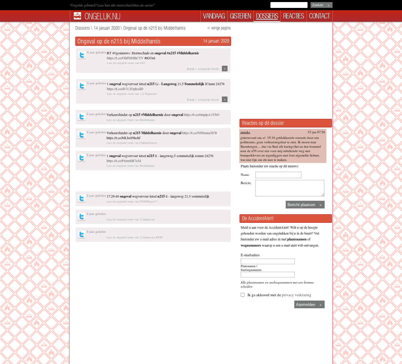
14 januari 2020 (106, 28)
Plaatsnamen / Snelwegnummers (251, 268)
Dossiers (82, 28)
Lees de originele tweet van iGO (126, 63)
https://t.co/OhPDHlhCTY (125, 57)
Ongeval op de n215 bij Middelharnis (154, 28)
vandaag (214, 16)
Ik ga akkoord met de (279, 294)
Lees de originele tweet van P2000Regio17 (132, 201)
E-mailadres (250, 254)
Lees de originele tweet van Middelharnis (131, 120)
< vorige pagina (219, 28)
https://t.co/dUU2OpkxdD (125, 88)
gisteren (240, 16)
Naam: (245, 174)
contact (319, 16)
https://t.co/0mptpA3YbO (202, 114)
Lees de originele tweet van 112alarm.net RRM (134, 237)
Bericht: (246, 183)
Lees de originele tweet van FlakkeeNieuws (132, 143)
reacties (293, 16)
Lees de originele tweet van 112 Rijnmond (132, 94)
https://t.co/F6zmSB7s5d (124, 160)
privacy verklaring (296, 294)
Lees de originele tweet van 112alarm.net (131, 219)
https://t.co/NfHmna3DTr (199, 132)
